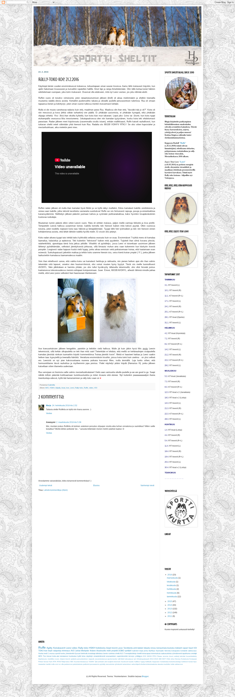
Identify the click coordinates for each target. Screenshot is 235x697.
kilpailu (58, 388)
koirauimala (162, 648)
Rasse (159, 656)
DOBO (121, 651)
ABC (160, 659)
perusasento (94, 664)
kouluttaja (91, 653)
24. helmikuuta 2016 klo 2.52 (64, 405)
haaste (131, 662)
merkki (48, 664)
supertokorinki (122, 656)
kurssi (191, 662)
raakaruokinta (166, 653)
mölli (109, 651)
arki (105, 662)
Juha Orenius (176, 659)
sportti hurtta (60, 653)
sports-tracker (112, 659)
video (91, 388)
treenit (114, 648)
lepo (195, 662)
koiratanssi (64, 656)
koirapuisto (175, 651)
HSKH (52, 388)
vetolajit (194, 653)
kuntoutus (73, 656)
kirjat (141, 651)
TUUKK (91, 662)
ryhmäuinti (118, 664)
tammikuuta (172, 596)
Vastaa (49, 413)
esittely (176, 656)
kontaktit (183, 651)
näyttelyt (89, 656)
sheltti (117, 653)
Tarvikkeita (128, 648)
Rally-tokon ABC (68, 662)
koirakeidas (164, 662)
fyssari (77, 653)
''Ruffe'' (183, 143)
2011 (170, 616)
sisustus (161, 664)
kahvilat (182, 656)
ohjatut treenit (65, 659)
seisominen (127, 664)
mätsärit (178, 648)
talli (119, 659)
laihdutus (99, 653)
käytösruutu (42, 659)
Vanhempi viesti (147, 485)
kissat (49, 656)
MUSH (149, 656)
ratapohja (57, 651)
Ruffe (86, 388)
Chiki (168, 659)
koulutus (171, 648)
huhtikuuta (171, 589)
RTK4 (59, 662)
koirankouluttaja (175, 662)
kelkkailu (148, 662)
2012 (170, 612)
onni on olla (59, 664)
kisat (63, 388)
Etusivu (96, 485)
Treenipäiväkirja (130, 653)
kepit (50, 651)
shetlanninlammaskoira (148, 664)
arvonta (165, 656)
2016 (170, 575)
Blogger (145, 676)
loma (83, 656)
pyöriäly (102, 664)
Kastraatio (160, 651)
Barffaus (152, 651)
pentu (146, 651)
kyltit (79, 656)
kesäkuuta (171, 585)
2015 (170, 601)
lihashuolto (101, 651)
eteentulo (117, 662)
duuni (171, 656)
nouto (57, 659)
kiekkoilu (84, 653)
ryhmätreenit (177, 653)
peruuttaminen (82, 659)
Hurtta (40, 653)
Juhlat (77, 651)
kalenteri (135, 651)
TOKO (41, 651)
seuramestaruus (101, 659)
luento (105, 653)
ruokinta (111, 653)
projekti (114, 651)
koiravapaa (146, 653)
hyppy (143, 662)
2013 (170, 609)
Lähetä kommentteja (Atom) (56, 490)
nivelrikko (51, 659)
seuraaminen (111, 656)
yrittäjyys (138, 656)
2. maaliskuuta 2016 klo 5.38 (68, 422)
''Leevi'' (182, 162)
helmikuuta (172, 593)
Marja (48, 405)
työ (135, 659)
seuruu (52, 653)
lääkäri (140, 648)
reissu (153, 648)
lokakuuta (171, 582)
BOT (164, 659)
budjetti (110, 662)
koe (67, 388)
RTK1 (155, 656)
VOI (95, 388)
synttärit (128, 651)
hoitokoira (101, 648)
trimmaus (66, 651)
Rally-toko (79, 388)
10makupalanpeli (143, 659)
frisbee (93, 651)
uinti (135, 648)
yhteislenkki (70, 653)
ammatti (101, 662)
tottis (172, 664)
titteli (122, 659)
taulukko (167, 664)
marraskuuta (172, 578)
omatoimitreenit (99, 656)
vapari (185, 648)
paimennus (68, 664)
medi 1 (46, 653)
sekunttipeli (136, 664)
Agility (49, 648)
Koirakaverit (59, 648)
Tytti (96, 662)
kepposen (156, 662)
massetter (42, 664)
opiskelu (74, 659)
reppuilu (91, 659)
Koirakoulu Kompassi (189, 659)
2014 (170, 605)
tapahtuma (186, 653)
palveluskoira (77, 664)
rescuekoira (110, 664)
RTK (54, 662)
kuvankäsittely (191, 656)
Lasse (120, 648)
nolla (53, 664)
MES (40, 656)
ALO (122, 653)
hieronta (167, 651)
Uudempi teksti (45, 485)
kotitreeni (184, 662)
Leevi (72, 388)
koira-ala (55, 656)
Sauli (190, 648)
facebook (124, 662)
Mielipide (85, 651)
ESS (144, 656)
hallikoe (137, 662)
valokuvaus (192, 651)
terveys (131, 656)
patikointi (86, 664)
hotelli (139, 653)
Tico (44, 656)
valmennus (179, 664)
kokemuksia (155, 653)
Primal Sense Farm (45, 662)
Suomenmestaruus (81, 662)
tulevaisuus (129, 659)
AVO (47, 388)
